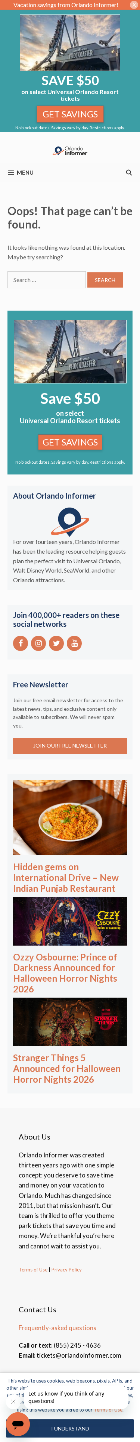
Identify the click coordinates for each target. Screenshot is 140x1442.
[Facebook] (20, 643)
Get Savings (70, 113)
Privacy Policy (66, 1270)
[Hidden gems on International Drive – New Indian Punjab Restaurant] (70, 850)
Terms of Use (33, 1270)
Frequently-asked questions (57, 1328)
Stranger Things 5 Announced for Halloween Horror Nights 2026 (67, 1068)
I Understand (70, 1428)
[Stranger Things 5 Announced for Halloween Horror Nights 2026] (70, 1041)
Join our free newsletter (70, 745)
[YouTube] (74, 643)
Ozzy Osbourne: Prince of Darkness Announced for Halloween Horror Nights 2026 (65, 973)
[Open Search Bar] (129, 172)
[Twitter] (56, 643)
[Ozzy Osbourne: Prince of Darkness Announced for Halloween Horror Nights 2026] (70, 940)
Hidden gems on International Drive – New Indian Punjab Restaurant (66, 877)
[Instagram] (38, 643)
